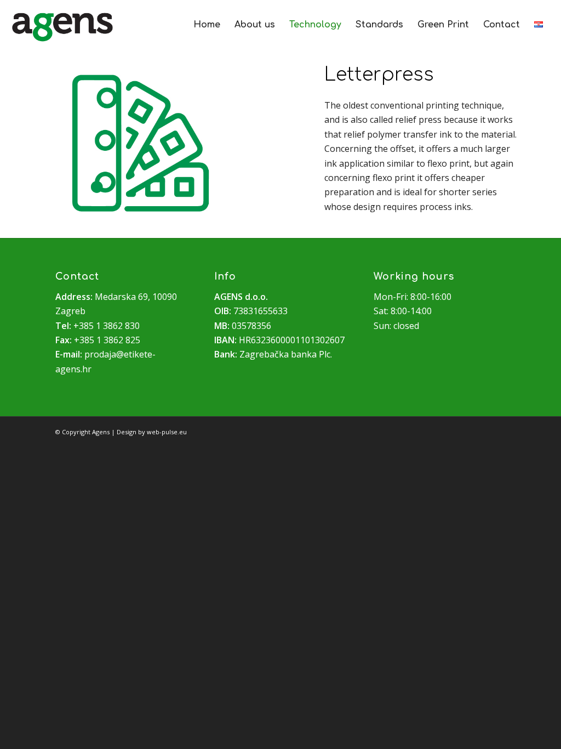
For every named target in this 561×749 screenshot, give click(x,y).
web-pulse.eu (167, 432)
